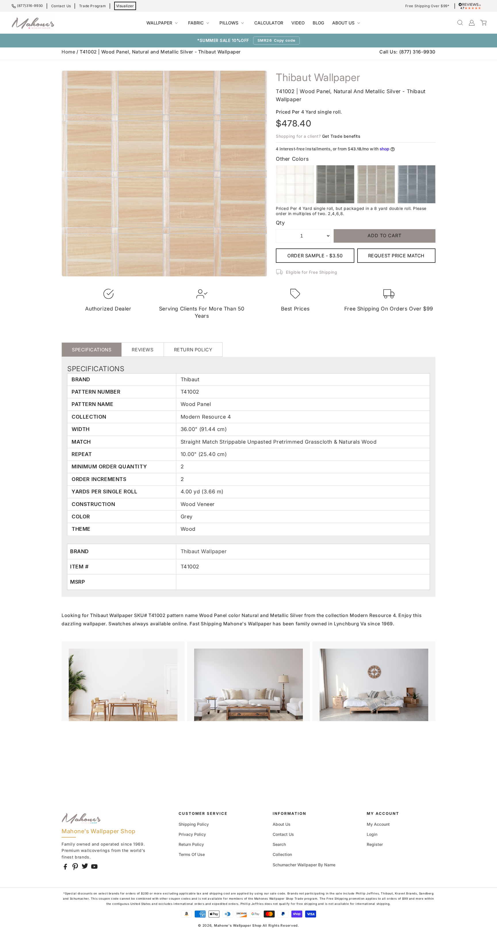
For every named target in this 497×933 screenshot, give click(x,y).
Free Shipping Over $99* (427, 6)
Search (279, 844)
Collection (282, 854)
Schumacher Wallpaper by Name (304, 864)
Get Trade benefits (341, 136)
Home (68, 52)
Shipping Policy (194, 824)
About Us (281, 824)
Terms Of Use (192, 854)
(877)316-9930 (30, 5)
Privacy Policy (192, 834)
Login (372, 834)
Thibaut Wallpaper (204, 551)
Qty (280, 223)
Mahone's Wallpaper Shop (237, 926)
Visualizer (125, 6)
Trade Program (92, 6)
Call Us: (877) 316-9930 (407, 52)
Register (375, 844)
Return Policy (191, 844)
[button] (163, 23)
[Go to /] (33, 22)
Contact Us (61, 6)
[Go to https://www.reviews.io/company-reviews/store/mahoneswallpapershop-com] (471, 6)
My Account (378, 824)
